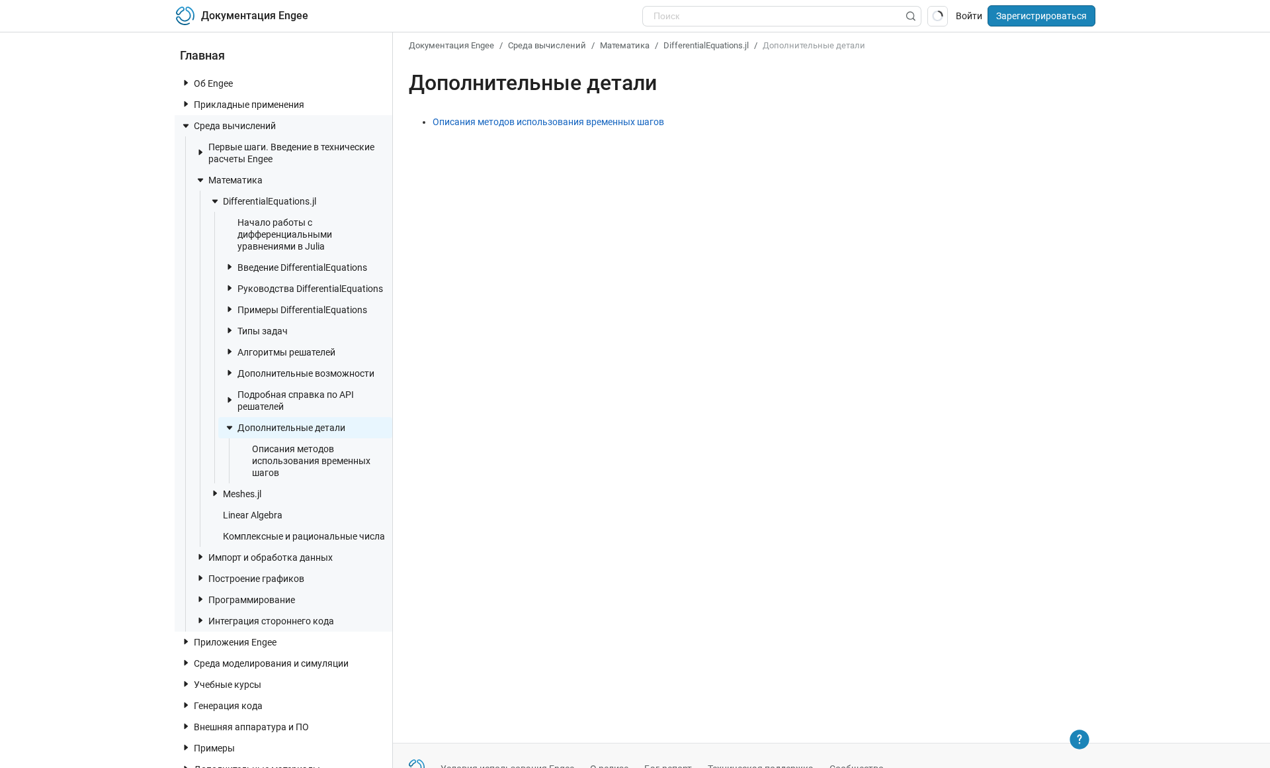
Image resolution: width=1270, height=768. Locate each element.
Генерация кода (228, 705)
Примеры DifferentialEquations (302, 310)
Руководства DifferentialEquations (310, 288)
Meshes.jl (242, 494)
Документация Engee (451, 45)
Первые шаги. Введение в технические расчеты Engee (291, 153)
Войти (969, 16)
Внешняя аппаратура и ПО (251, 727)
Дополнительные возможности (305, 373)
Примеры (214, 748)
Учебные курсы (227, 684)
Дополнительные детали (291, 427)
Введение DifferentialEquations (302, 267)
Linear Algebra (252, 515)
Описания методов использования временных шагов (311, 461)
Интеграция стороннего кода (271, 621)
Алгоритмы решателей (286, 352)
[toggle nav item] (186, 82)
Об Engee (213, 83)
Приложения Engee (235, 642)
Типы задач (262, 331)
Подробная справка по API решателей (295, 400)
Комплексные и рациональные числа (304, 536)
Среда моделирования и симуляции (271, 663)
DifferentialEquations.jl (269, 201)
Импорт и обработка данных (270, 557)
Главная (202, 55)
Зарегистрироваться (1041, 16)
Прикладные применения (249, 104)
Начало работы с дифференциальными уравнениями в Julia (284, 234)
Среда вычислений (235, 125)
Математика (235, 180)
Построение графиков (256, 578)
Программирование (251, 600)
